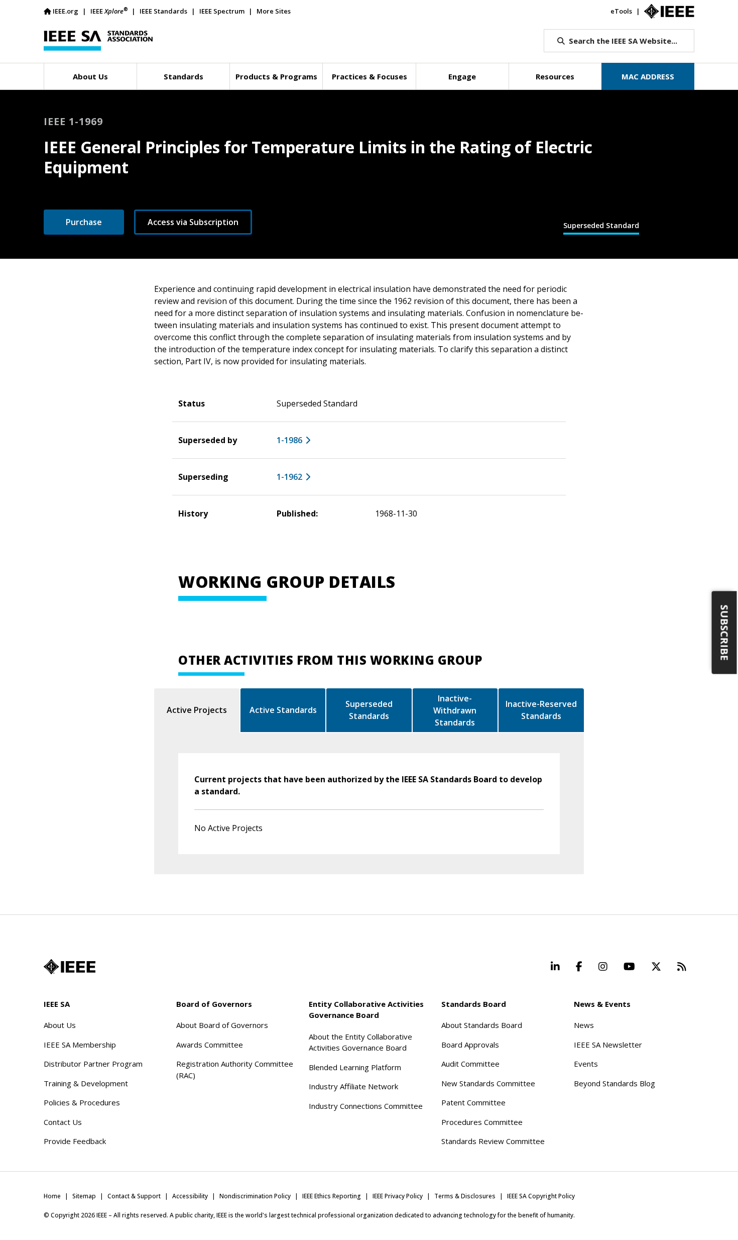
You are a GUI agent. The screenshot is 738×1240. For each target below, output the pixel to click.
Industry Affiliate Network (353, 1086)
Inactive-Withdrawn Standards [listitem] (454, 710)
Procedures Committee (482, 1122)
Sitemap (84, 1196)
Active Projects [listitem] (197, 709)
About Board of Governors (222, 1025)
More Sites (274, 11)
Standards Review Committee (493, 1141)
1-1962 (289, 476)
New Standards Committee (488, 1083)
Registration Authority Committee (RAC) (234, 1069)
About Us (60, 1025)
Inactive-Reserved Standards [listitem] (541, 709)
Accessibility (190, 1196)
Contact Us (63, 1122)
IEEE (109, 11)
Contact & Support (134, 1196)
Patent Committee (473, 1102)
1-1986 (289, 440)
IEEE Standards (163, 11)
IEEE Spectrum (221, 11)
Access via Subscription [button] (193, 222)
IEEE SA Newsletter (608, 1045)
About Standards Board (481, 1025)
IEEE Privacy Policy (398, 1196)
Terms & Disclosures (465, 1196)
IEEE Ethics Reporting (331, 1196)
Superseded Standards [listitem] (369, 709)
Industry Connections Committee (366, 1106)
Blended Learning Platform (355, 1067)
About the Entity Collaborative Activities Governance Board (360, 1042)
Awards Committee (209, 1045)
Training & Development (86, 1083)
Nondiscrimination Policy (255, 1196)
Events (586, 1064)
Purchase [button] (84, 222)
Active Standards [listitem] (283, 709)
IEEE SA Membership (80, 1045)
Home (52, 1196)
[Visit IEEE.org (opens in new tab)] (69, 966)
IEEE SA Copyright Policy (541, 1196)
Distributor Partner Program (93, 1064)
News (584, 1025)
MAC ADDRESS (648, 76)
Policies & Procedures (82, 1102)
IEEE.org (65, 11)
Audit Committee (470, 1064)
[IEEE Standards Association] (98, 41)
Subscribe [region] (724, 633)
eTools (621, 11)
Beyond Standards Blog (614, 1083)
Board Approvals (470, 1045)
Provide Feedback (75, 1141)
